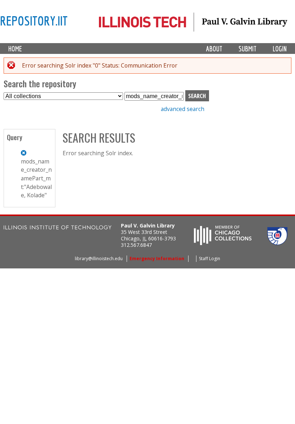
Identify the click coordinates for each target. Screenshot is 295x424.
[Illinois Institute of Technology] (58, 228)
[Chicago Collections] (222, 243)
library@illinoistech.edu (99, 258)
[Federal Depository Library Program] (277, 243)
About (214, 49)
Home (15, 49)
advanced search (182, 109)
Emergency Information (157, 258)
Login (280, 49)
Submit (248, 49)
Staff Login (209, 258)
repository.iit (34, 20)
